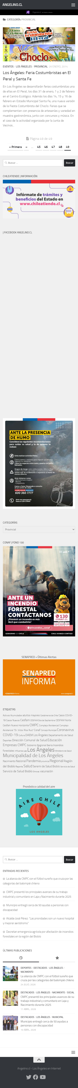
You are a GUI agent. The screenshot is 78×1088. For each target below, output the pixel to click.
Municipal (57, 1017)
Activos (6, 715)
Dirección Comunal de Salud (29, 740)
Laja (25, 751)
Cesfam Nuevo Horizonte (16, 725)
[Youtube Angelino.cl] (42, 1077)
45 (39, 147)
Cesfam (25, 720)
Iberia (50, 745)
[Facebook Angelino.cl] (35, 1077)
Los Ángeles (24, 66)
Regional (56, 760)
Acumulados (16, 715)
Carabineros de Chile (49, 715)
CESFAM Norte (63, 720)
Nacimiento (9, 761)
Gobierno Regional (36, 745)
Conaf (37, 730)
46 (46, 147)
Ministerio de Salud (63, 751)
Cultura (22, 735)
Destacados (40, 968)
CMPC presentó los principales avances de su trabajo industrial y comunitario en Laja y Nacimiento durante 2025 (47, 1001)
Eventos (8, 66)
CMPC (34, 725)
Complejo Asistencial (49, 725)
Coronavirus (65, 730)
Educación (55, 740)
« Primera (15, 147)
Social (70, 992)
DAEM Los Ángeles (36, 735)
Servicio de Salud (67, 766)
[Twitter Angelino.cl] (28, 1077)
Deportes (7, 740)
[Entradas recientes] (21, 958)
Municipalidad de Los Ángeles (33, 755)
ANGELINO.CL (12, 4)
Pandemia (33, 761)
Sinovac (36, 771)
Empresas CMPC (14, 745)
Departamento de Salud (60, 735)
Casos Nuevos (13, 720)
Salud (27, 766)
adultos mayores (31, 715)
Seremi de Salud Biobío (46, 766)
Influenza (19, 751)
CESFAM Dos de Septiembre (42, 720)
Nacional (21, 761)
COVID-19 (10, 735)
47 (53, 147)
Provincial (41, 66)
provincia (45, 761)
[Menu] (73, 4)
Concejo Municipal (48, 730)
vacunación (46, 771)
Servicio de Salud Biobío (17, 771)
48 (60, 147)
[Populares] (57, 958)
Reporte (19, 766)
